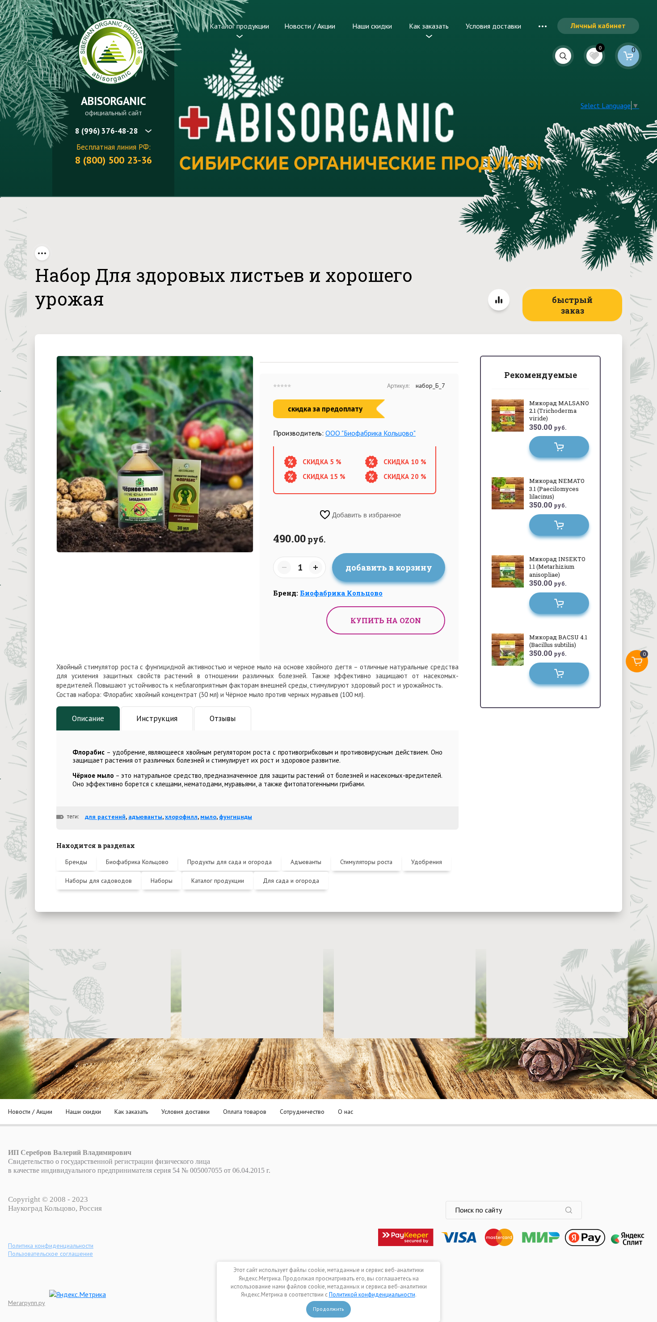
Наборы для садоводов (98, 881)
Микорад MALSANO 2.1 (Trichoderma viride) (559, 411)
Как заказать (429, 25)
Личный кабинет (598, 25)
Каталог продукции (239, 25)
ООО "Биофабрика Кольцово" (370, 432)
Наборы (162, 881)
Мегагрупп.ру (26, 1303)
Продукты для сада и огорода (229, 862)
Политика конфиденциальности (50, 1246)
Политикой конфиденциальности (372, 1294)
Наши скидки (372, 25)
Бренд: (328, 592)
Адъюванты (306, 862)
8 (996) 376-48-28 (106, 131)
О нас (345, 1112)
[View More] (542, 26)
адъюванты (145, 817)
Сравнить (499, 300)
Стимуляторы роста (366, 862)
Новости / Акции (309, 25)
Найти (573, 1210)
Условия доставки (493, 25)
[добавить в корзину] (559, 446)
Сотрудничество (302, 1112)
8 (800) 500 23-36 (113, 160)
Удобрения (426, 862)
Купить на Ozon (385, 620)
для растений (105, 817)
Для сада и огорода (291, 881)
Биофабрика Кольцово (137, 862)
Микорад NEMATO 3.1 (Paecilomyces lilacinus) (557, 488)
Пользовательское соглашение (50, 1254)
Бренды (76, 862)
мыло (208, 817)
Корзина (628, 56)
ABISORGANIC (113, 101)
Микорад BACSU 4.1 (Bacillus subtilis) (558, 641)
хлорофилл (181, 817)
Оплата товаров (244, 1112)
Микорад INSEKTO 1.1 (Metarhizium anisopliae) (557, 567)
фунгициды (235, 817)
